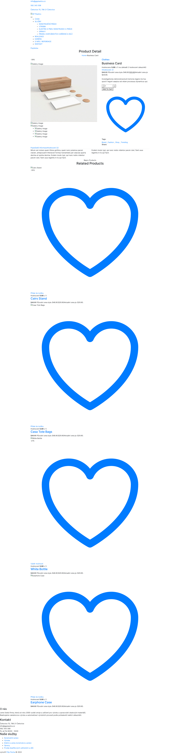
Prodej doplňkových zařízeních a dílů (18, 748)
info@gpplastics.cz (38, 1)
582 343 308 (36, 5)
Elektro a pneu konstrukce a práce (17, 743)
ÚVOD (37, 19)
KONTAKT (38, 44)
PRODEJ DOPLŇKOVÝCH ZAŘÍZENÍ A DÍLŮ (55, 34)
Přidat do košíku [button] (37, 293)
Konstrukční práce (11, 738)
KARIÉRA (38, 39)
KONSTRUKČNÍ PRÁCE (48, 24)
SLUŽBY (38, 21)
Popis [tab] (33, 148)
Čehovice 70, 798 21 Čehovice (43, 10)
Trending (124, 142)
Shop (117, 142)
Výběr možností (37, 564)
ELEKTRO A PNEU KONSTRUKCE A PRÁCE (55, 29)
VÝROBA (42, 26)
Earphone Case (41, 702)
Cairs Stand (39, 298)
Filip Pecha (10, 752)
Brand (104, 142)
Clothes (105, 59)
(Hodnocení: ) (108, 70)
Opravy (7, 745)
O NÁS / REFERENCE (43, 41)
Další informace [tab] (41, 148)
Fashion (111, 142)
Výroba (7, 740)
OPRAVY (42, 31)
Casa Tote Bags (41, 431)
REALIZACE (39, 36)
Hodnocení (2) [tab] (53, 148)
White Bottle (39, 569)
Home (84, 55)
